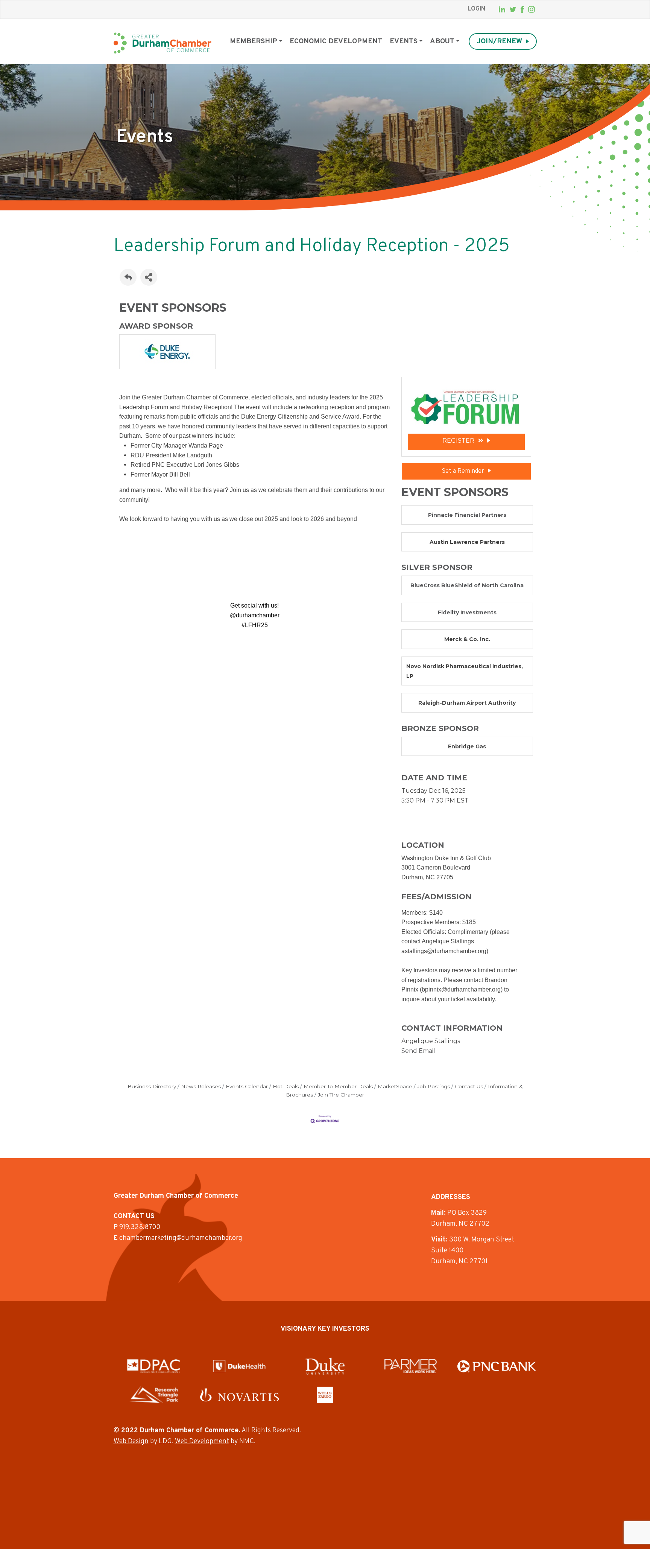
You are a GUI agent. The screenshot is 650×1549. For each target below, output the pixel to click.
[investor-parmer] (410, 1366)
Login (476, 9)
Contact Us (469, 1086)
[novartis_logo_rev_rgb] (239, 1395)
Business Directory (152, 1086)
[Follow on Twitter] (512, 10)
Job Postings (433, 1086)
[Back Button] (128, 277)
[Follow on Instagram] (531, 9)
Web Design (131, 1441)
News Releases (201, 1086)
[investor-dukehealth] (239, 1366)
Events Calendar (247, 1086)
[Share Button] (148, 277)
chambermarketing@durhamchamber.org (180, 1238)
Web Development (202, 1441)
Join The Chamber (341, 1095)
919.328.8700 (139, 1227)
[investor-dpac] (153, 1366)
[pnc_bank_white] (497, 1366)
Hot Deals (286, 1086)
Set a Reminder (463, 471)
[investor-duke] (325, 1366)
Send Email (418, 1050)
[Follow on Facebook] (522, 9)
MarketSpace (395, 1086)
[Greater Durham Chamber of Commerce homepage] (162, 43)
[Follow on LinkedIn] (502, 9)
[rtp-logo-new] (153, 1394)
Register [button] (458, 440)
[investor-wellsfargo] (325, 1394)
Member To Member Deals (338, 1086)
